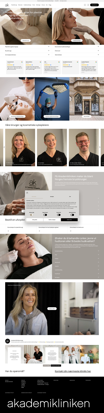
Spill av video (52, 308)
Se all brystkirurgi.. (10, 5)
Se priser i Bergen (35, 5)
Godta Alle (69, 219)
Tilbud (79, 3)
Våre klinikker (58, 55)
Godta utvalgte (52, 219)
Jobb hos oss (72, 380)
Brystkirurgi (8, 51)
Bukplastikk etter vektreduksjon (62, 5)
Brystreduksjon (9, 3)
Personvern (88, 380)
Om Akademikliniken (10, 55)
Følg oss (23, 380)
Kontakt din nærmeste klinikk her (73, 371)
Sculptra (57, 266)
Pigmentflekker (82, 3)
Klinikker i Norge (40, 381)
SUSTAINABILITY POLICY (9, 392)
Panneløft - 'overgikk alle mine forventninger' (38, 3)
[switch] (45, 215)
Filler (56, 254)
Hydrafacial (57, 273)
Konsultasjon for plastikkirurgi (15, 227)
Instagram (23, 383)
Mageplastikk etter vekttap (60, 3)
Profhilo (56, 258)
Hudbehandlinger (77, 40)
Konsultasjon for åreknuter (77, 227)
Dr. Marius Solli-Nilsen (83, 3)
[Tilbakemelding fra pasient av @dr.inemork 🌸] (14, 354)
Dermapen (57, 277)
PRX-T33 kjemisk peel (60, 3)
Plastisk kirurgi (26, 40)
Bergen (32, 3)
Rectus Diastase (58, 3)
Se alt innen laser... (35, 5)
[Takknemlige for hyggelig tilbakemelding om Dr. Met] (52, 354)
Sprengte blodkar (35, 3)
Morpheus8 (57, 262)
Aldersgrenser (57, 4)
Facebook (23, 381)
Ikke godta (34, 219)
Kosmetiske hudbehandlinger (62, 47)
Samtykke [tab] (34, 196)
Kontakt (7, 380)
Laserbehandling (58, 270)
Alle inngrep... (57, 3)
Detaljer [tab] (52, 196)
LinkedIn (23, 384)
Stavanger (56, 3)
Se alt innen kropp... (36, 5)
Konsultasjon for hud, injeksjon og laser (49, 227)
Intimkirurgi (34, 3)
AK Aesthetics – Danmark (42, 383)
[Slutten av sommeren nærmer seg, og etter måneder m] (33, 354)
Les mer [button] (45, 72)
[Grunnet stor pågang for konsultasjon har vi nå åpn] (71, 354)
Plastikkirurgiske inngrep (11, 47)
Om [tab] (70, 196)
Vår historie (55, 380)
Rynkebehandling (58, 251)
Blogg (22, 387)
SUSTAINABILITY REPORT (41, 392)
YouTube (23, 385)
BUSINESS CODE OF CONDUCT (26, 392)
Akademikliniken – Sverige (43, 384)
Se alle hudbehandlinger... (60, 5)
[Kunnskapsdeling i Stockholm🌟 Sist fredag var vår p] (89, 354)
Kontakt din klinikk (9, 381)
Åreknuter (57, 51)
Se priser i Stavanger (59, 5)
